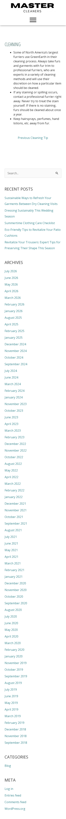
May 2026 (11, 284)
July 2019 (11, 689)
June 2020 (11, 623)
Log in (9, 789)
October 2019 (14, 670)
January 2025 (14, 338)
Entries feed (13, 795)
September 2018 (16, 743)
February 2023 (14, 437)
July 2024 (11, 371)
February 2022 (14, 490)
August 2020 (13, 610)
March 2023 (13, 430)
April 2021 (11, 557)
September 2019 (16, 676)
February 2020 (14, 650)
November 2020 (16, 590)
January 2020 (14, 656)
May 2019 (11, 703)
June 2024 (11, 377)
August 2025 (13, 318)
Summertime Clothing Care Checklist (30, 223)
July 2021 (11, 537)
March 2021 (13, 563)
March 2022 (13, 484)
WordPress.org (15, 809)
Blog (8, 766)
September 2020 (16, 603)
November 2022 (16, 450)
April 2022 (11, 477)
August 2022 (13, 464)
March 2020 (13, 643)
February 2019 (14, 723)
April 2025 (11, 324)
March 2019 (13, 716)
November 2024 (16, 351)
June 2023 (11, 417)
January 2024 (14, 397)
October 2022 (14, 457)
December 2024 (15, 344)
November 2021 (16, 510)
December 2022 (15, 444)
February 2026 (14, 304)
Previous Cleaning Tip (33, 138)
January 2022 (14, 497)
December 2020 (15, 583)
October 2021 (14, 517)
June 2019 (11, 696)
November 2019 (16, 663)
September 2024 (16, 364)
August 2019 (13, 683)
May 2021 (11, 550)
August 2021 (13, 530)
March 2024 (13, 384)
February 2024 (14, 391)
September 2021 (16, 523)
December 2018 (15, 729)
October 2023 (14, 411)
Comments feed (15, 802)
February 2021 (14, 570)
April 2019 (11, 709)
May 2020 (11, 630)
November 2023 (16, 404)
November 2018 (16, 736)
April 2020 (11, 636)
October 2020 (14, 597)
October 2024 (14, 357)
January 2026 (14, 311)
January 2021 (14, 577)
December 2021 (15, 504)
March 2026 (13, 298)
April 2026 (11, 291)
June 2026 (11, 278)
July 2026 (11, 271)
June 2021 (11, 543)
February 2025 (14, 331)
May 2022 (11, 470)
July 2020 (11, 616)
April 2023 (11, 424)
